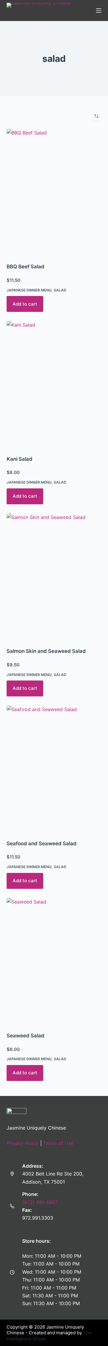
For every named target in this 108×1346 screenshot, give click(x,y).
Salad (60, 290)
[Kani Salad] (54, 384)
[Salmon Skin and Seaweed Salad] (54, 576)
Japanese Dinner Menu (29, 290)
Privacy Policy (23, 1143)
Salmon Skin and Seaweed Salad (46, 651)
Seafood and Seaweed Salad (41, 843)
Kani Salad (19, 459)
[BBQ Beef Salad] (54, 192)
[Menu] (98, 10)
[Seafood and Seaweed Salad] (54, 768)
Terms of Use (58, 1143)
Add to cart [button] (25, 304)
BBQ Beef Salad (25, 267)
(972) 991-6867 (40, 1202)
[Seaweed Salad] (54, 961)
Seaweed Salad (25, 1036)
